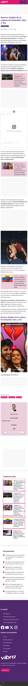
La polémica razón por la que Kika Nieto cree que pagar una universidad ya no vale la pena (15, 556)
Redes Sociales (4, 397)
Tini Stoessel (19, 397)
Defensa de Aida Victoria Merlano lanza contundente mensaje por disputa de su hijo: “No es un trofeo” (14, 579)
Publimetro (15, 375)
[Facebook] (2, 627)
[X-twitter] (11, 627)
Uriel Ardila (4, 29)
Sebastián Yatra (12, 397)
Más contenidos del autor (14, 432)
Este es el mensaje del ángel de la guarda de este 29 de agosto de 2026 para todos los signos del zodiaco (14, 586)
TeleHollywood (5, 64)
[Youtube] (7, 627)
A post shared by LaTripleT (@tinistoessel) (14, 147)
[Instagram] (16, 627)
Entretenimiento (5, 26)
